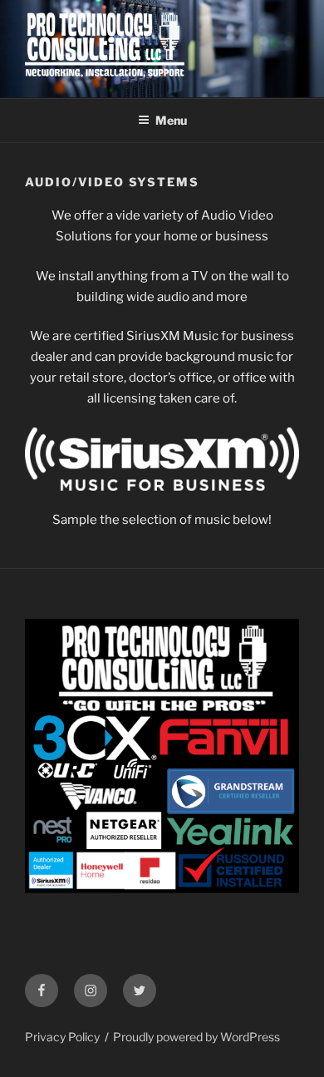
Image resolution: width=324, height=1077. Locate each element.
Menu (171, 120)
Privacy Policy (62, 1037)
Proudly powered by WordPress (196, 1037)
